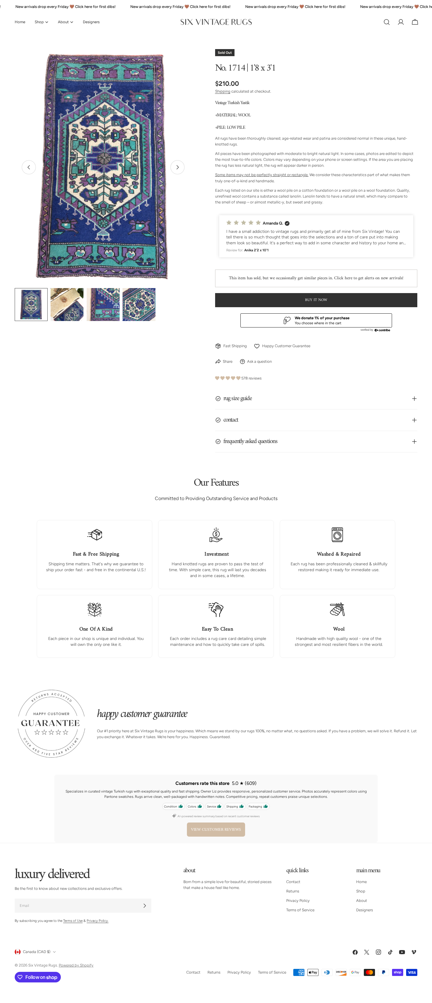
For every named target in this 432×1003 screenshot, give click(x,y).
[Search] (387, 22)
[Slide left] (29, 167)
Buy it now (316, 300)
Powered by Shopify (76, 965)
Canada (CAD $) (36, 951)
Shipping (222, 91)
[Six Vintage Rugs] (216, 22)
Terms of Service (300, 910)
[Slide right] (177, 167)
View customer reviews (216, 829)
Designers (364, 910)
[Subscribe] (144, 906)
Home (361, 882)
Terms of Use (73, 921)
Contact (293, 882)
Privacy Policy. (97, 921)
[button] (316, 236)
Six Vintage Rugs (42, 965)
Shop (360, 891)
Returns (292, 891)
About (361, 900)
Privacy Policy (298, 900)
